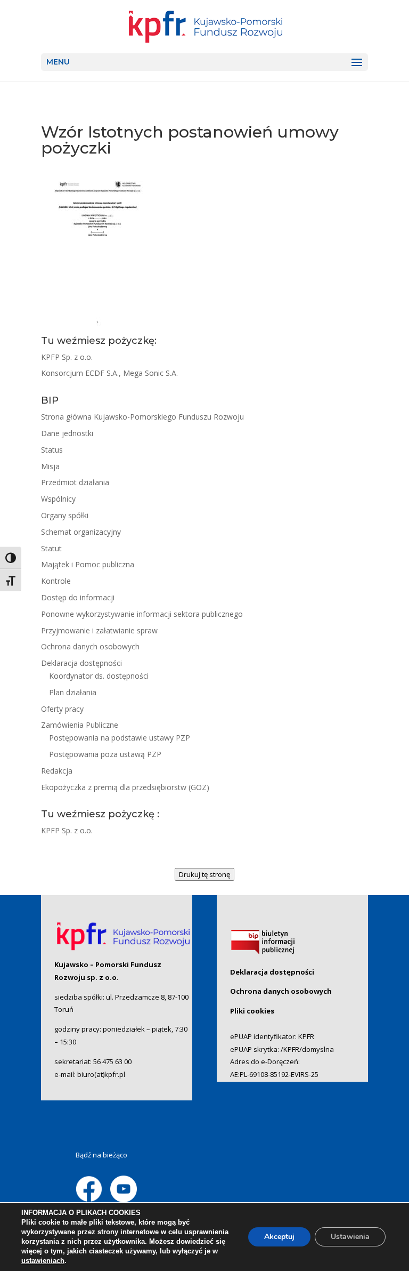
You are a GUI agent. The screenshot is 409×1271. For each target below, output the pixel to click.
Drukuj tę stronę (204, 874)
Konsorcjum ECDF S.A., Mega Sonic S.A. (109, 373)
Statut (51, 548)
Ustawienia (350, 1237)
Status (52, 450)
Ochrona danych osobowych (90, 646)
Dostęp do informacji (77, 597)
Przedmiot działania (75, 482)
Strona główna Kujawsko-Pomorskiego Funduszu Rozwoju (142, 417)
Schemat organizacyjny (81, 532)
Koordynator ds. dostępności (99, 676)
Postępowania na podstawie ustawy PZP (119, 738)
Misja (50, 466)
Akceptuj (279, 1237)
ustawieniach (42, 1261)
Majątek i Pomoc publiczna (87, 564)
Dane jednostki (67, 433)
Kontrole (56, 581)
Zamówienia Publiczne (79, 725)
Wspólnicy (58, 499)
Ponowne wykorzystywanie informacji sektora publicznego (142, 614)
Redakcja (56, 771)
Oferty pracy (62, 709)
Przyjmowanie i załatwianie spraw (99, 630)
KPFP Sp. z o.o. (67, 357)
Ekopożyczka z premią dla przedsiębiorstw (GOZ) (125, 787)
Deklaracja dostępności (81, 663)
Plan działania (72, 692)
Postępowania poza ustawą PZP (105, 754)
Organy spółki (64, 515)
